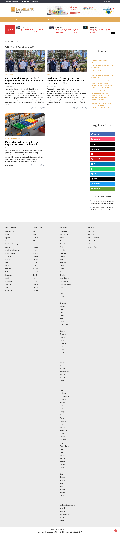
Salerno (62, 458)
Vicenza (62, 517)
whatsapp (97, 169)
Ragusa (62, 437)
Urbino (62, 499)
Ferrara (62, 318)
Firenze (35, 256)
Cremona (63, 303)
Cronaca (18, 20)
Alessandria (64, 235)
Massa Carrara (64, 371)
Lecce (62, 350)
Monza (62, 381)
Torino (35, 235)
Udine (62, 496)
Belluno (62, 256)
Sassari (62, 461)
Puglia (7, 278)
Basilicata (8, 281)
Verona (62, 511)
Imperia (62, 337)
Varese (62, 502)
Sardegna (8, 290)
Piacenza (63, 421)
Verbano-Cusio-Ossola (67, 505)
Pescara (62, 418)
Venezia (35, 247)
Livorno (62, 356)
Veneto (7, 247)
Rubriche (90, 244)
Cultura (37, 20)
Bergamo (63, 263)
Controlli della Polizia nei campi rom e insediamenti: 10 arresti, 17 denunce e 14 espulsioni (102, 105)
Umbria (7, 263)
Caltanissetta (64, 278)
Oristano (63, 399)
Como (62, 297)
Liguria (7, 238)
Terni (61, 483)
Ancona (35, 259)
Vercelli (62, 508)
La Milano (8, 1)
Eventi (47, 20)
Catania (62, 290)
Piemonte (8, 235)
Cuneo (62, 309)
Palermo (35, 287)
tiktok (96, 178)
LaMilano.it (75, 20)
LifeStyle (56, 20)
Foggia (62, 322)
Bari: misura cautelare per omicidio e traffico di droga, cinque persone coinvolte (34, 30)
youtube (96, 154)
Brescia (62, 272)
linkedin (96, 164)
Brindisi (62, 275)
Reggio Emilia (64, 446)
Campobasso (37, 272)
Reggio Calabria (65, 443)
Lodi (61, 359)
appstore (97, 183)
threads (96, 149)
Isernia (62, 340)
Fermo (62, 315)
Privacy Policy (92, 247)
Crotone (62, 306)
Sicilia (7, 287)
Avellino (62, 250)
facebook (97, 134)
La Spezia (63, 343)
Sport (65, 20)
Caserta (62, 287)
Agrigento (63, 231)
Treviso (62, 493)
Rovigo (62, 455)
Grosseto (63, 334)
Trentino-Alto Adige (11, 244)
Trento (35, 244)
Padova (62, 402)
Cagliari (35, 290)
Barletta (63, 253)
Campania (8, 275)
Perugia (35, 263)
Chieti (62, 294)
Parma (62, 406)
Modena (62, 378)
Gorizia (62, 331)
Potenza (35, 281)
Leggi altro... (9, 108)
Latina (62, 346)
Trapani (62, 489)
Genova (35, 238)
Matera (62, 374)
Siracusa (63, 471)
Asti (61, 247)
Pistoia (62, 427)
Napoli (35, 275)
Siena (62, 468)
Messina (62, 384)
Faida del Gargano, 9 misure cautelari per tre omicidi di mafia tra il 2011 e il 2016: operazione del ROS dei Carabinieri (68, 30)
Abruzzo (8, 269)
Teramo (62, 480)
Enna (61, 312)
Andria (62, 238)
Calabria (8, 284)
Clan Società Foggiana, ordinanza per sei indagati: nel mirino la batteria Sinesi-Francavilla (101, 30)
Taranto (62, 477)
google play (97, 188)
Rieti (61, 449)
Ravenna (63, 440)
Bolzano (62, 269)
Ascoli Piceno (64, 244)
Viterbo (62, 521)
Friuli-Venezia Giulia (12, 250)
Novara (62, 387)
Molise (7, 272)
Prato (62, 434)
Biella (62, 266)
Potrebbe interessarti (12, 138)
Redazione (15, 1)
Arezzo (62, 241)
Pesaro (62, 415)
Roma (34, 266)
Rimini (62, 452)
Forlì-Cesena (64, 325)
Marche (7, 259)
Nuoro (62, 390)
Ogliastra (63, 393)
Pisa (61, 424)
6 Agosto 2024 (10, 86)
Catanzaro (36, 284)
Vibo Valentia (64, 514)
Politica (28, 20)
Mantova (63, 368)
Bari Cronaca (9, 75)
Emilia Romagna (10, 253)
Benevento (63, 259)
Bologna (35, 253)
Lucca (62, 362)
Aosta (34, 231)
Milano (35, 241)
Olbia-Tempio (64, 396)
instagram (97, 139)
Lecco (62, 353)
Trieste (35, 250)
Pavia (61, 409)
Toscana (8, 256)
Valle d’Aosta (9, 231)
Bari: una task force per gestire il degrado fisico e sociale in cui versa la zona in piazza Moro (24, 80)
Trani (61, 486)
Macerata (63, 365)
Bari (48, 75)
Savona (62, 465)
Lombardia (8, 241)
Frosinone (63, 328)
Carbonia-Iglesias (66, 284)
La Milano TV (34, 1)
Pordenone (64, 430)
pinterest (97, 159)
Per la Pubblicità (24, 1)
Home (9, 20)
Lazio (7, 266)
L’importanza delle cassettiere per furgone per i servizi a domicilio (22, 143)
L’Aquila (35, 269)
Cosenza (63, 300)
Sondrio (62, 474)
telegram (97, 174)
